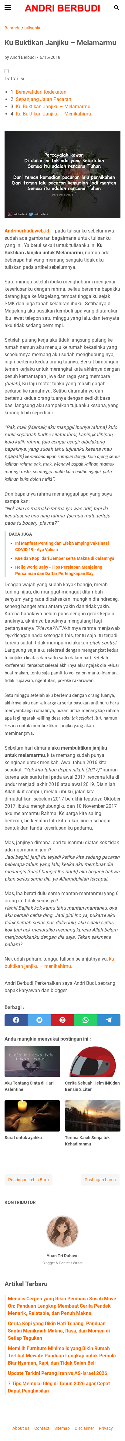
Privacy (106, 1428)
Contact (41, 1428)
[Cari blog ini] (116, 8)
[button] (6, 71)
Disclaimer (84, 1428)
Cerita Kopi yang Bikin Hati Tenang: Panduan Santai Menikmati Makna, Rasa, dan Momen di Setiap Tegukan (59, 1331)
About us (20, 1428)
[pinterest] (62, 1020)
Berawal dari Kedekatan (41, 92)
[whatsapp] (85, 1020)
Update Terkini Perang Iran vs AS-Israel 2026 (57, 1373)
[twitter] (39, 1020)
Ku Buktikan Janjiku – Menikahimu (53, 114)
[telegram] (108, 1020)
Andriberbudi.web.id (27, 231)
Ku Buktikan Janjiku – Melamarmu (53, 106)
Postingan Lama (100, 1179)
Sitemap (62, 1428)
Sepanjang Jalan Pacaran (43, 99)
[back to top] (113, 1427)
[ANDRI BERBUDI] (62, 8)
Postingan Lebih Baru (28, 1179)
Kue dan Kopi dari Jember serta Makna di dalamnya (64, 558)
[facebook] (16, 1020)
